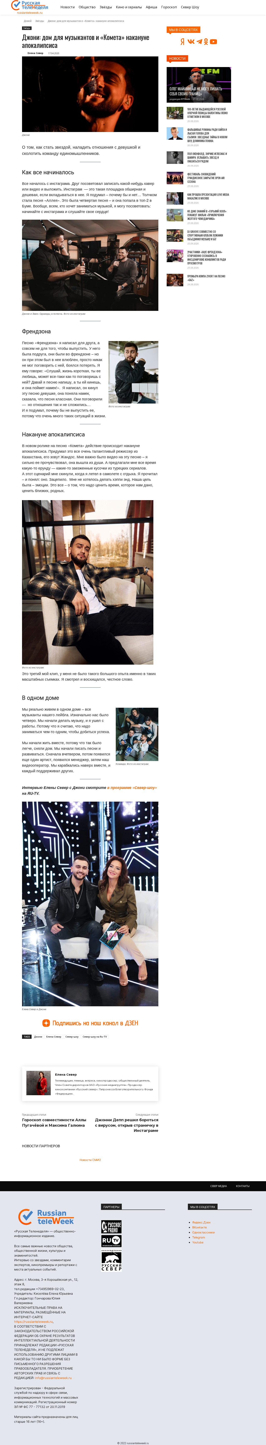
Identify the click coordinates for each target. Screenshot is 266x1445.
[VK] (60, 1048)
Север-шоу (72, 1036)
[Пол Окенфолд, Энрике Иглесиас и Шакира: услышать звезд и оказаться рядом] (175, 157)
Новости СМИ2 (90, 1160)
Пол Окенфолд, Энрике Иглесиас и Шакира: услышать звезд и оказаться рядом (207, 157)
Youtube (197, 1242)
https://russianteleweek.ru (33, 1322)
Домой (28, 20)
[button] (250, 7)
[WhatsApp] (89, 1048)
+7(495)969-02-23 (50, 1289)
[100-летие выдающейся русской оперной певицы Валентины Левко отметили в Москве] (175, 113)
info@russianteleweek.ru (53, 1378)
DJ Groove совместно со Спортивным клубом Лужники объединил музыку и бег (205, 235)
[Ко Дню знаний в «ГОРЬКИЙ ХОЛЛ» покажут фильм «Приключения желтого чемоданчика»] (175, 215)
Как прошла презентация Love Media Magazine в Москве (208, 196)
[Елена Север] (38, 1084)
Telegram (198, 1237)
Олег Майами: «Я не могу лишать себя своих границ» (196, 91)
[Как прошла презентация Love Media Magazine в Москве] (175, 198)
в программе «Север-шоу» (132, 787)
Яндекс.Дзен (201, 1222)
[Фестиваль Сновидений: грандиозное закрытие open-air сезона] (175, 178)
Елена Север (35, 53)
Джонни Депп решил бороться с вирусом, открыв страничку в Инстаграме (126, 1125)
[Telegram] (79, 1048)
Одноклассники (203, 1232)
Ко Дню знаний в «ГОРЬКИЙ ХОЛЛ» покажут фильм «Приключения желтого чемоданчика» (207, 215)
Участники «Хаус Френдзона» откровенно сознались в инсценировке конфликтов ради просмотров (206, 257)
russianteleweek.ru (29, 12)
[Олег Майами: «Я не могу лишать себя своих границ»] (199, 85)
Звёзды (39, 20)
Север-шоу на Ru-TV (95, 1036)
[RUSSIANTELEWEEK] (29, 5)
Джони (38, 1036)
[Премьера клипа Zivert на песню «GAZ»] (175, 280)
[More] (98, 1048)
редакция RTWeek (180, 99)
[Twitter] (70, 1048)
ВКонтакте (199, 1227)
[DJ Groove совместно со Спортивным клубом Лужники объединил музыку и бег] (175, 235)
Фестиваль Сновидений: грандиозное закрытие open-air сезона (206, 178)
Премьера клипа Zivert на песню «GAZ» (206, 278)
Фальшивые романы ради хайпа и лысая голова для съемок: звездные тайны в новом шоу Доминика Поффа (207, 135)
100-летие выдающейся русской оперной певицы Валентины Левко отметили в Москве (207, 113)
